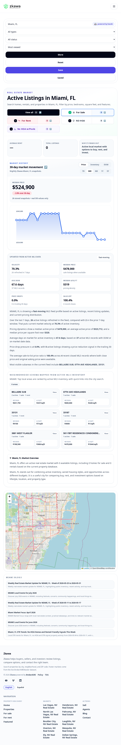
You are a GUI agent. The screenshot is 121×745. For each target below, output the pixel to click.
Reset (60, 62)
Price (83, 164)
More (60, 54)
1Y (102, 171)
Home (7, 705)
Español (20, 687)
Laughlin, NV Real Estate (68, 722)
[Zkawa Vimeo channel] (13, 680)
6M (96, 171)
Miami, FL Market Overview (25, 458)
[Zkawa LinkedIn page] (20, 680)
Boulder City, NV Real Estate (50, 722)
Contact (87, 717)
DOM (106, 164)
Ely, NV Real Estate (49, 736)
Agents (86, 709)
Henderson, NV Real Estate (70, 706)
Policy (40, 675)
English (8, 687)
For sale (8, 713)
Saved (61, 77)
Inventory (94, 164)
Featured (8, 721)
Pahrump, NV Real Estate (69, 713)
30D (89, 171)
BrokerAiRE (31, 675)
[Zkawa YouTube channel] (6, 680)
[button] (16, 220)
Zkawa (7, 653)
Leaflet (86, 568)
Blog (85, 713)
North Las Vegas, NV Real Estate (50, 714)
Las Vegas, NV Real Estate (50, 706)
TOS (47, 675)
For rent (8, 717)
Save (60, 70)
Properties (9, 709)
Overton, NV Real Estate (49, 729)
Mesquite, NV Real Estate (69, 729)
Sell (84, 705)
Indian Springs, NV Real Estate (70, 736)
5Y (108, 171)
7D (83, 171)
